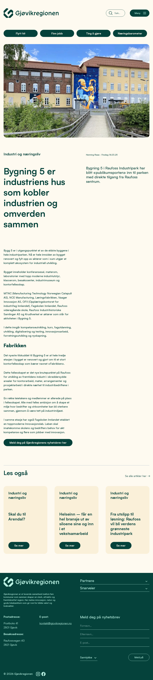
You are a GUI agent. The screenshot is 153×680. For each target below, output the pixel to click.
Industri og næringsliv (22, 154)
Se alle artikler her (135, 476)
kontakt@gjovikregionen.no (55, 623)
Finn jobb (57, 33)
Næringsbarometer (130, 33)
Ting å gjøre (93, 33)
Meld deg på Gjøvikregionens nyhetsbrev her (38, 442)
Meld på (138, 657)
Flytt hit (20, 33)
